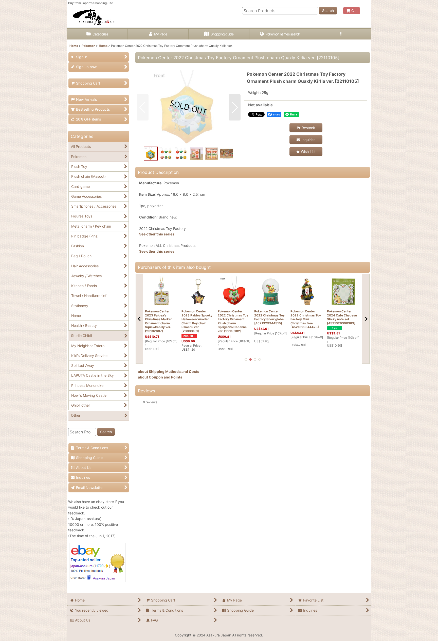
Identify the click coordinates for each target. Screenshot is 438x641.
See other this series (156, 234)
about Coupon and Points (160, 377)
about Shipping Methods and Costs (168, 371)
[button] (340, 34)
